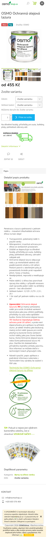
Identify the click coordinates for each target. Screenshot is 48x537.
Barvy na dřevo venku (25, 474)
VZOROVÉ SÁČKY (22, 434)
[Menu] (42, 3)
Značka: (22, 24)
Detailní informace (9, 146)
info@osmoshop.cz (13, 497)
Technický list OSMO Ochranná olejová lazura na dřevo (25, 369)
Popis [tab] (6, 171)
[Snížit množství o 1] (10, 118)
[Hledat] (28, 3)
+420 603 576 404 (13, 501)
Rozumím (29, 535)
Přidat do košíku (25, 117)
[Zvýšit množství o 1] (10, 115)
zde (20, 535)
